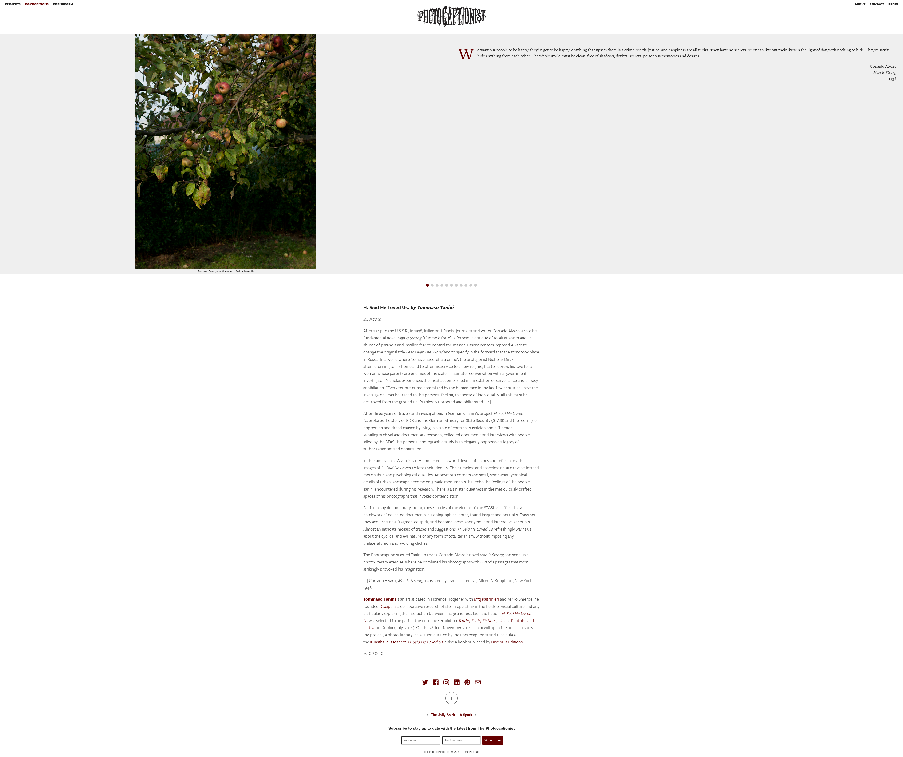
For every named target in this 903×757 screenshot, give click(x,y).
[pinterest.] (467, 682)
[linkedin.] (457, 682)
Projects (13, 4)
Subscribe (492, 740)
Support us (472, 752)
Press (893, 4)
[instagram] (446, 682)
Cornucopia (63, 4)
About (860, 4)
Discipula (388, 606)
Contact (877, 4)
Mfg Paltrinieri (486, 599)
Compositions (37, 4)
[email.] (478, 682)
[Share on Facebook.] (436, 682)
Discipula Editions (507, 642)
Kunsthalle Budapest (388, 642)
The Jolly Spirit (443, 714)
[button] (427, 285)
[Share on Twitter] (425, 682)
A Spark (466, 714)
